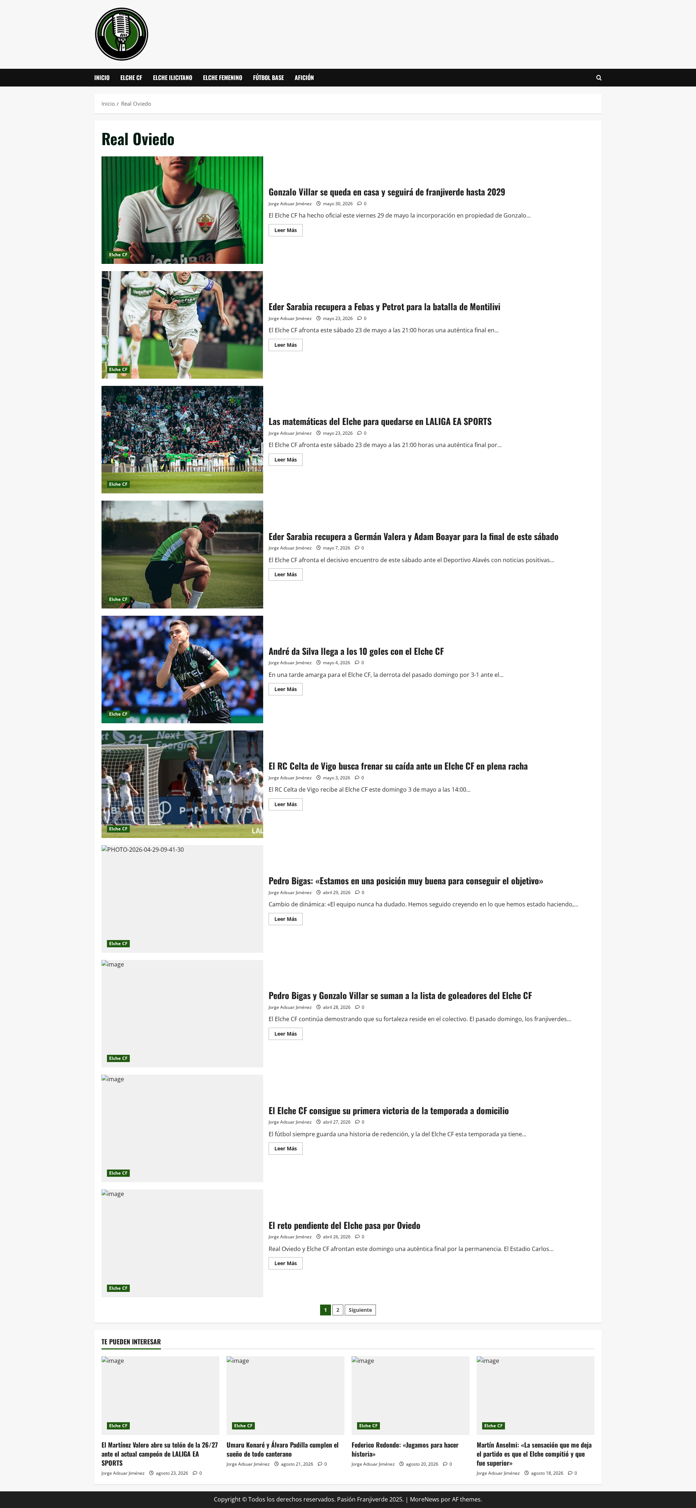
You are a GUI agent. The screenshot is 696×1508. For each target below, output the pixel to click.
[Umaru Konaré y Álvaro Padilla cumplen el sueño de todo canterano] (285, 1395)
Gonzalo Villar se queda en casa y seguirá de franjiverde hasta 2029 (182, 210)
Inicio (101, 77)
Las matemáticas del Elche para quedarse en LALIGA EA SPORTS (182, 439)
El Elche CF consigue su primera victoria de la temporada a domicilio (182, 1128)
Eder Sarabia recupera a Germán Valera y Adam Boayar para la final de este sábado (182, 554)
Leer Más (288, 231)
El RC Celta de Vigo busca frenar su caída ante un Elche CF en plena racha (182, 784)
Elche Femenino (222, 77)
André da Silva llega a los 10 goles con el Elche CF (182, 669)
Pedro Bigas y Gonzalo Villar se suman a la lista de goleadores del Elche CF (182, 1013)
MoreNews (424, 1499)
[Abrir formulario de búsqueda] (599, 78)
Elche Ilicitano (172, 77)
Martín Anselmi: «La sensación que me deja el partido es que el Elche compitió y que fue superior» (534, 1453)
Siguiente (360, 1309)
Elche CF (131, 77)
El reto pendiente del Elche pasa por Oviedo (182, 1243)
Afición (304, 77)
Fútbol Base (268, 77)
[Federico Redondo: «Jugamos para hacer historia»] (410, 1395)
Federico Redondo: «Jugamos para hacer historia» (405, 1449)
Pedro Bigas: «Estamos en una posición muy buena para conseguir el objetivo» (182, 899)
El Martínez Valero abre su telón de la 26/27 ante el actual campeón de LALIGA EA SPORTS (160, 1453)
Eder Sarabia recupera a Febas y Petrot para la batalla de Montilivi (182, 325)
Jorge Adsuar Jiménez (290, 204)
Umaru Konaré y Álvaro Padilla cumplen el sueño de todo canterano (283, 1449)
